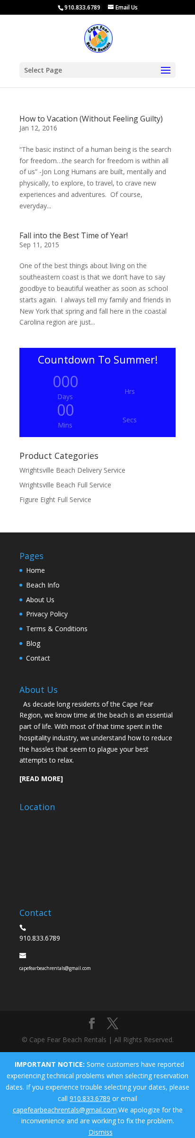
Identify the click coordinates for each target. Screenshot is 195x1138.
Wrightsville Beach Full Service (65, 484)
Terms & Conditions (57, 628)
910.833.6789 (90, 1098)
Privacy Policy (47, 613)
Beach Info (43, 584)
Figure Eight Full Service (55, 499)
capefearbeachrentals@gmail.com (65, 1109)
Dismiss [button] (101, 1132)
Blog (33, 643)
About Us (40, 599)
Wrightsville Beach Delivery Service (72, 470)
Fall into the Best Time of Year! (73, 235)
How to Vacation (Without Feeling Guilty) (91, 118)
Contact (38, 657)
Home (35, 570)
